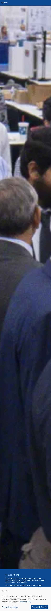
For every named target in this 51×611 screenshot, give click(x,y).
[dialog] (25, 599)
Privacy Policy (25, 601)
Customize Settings (10, 607)
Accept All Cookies (39, 607)
